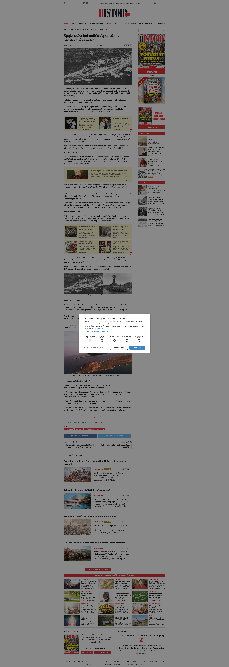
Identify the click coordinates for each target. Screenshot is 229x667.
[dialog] (114, 333)
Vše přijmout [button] (137, 347)
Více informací (102, 328)
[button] (114, 331)
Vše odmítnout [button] (119, 347)
